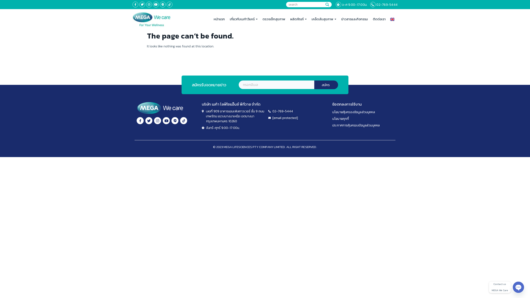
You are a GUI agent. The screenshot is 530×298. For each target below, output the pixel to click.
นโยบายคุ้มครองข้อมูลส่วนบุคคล (353, 111)
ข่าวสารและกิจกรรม (354, 19)
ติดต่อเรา (379, 19)
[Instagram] (149, 4)
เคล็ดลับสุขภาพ (322, 19)
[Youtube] (156, 4)
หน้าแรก (219, 19)
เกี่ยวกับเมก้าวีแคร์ (242, 19)
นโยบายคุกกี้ (340, 118)
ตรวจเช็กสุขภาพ (274, 19)
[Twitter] (142, 4)
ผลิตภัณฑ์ (297, 19)
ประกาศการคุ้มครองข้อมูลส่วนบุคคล (356, 125)
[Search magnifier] (327, 4)
